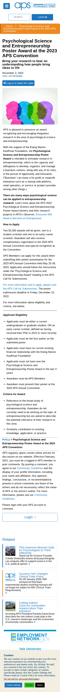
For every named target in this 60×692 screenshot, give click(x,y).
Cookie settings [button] (13, 685)
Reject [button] (40, 685)
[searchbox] (19, 17)
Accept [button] (29, 685)
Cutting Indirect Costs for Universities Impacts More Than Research (32, 607)
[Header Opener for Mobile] (6, 6)
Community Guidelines (30, 468)
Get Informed (16, 76)
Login (41, 17)
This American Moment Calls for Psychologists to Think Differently (36, 550)
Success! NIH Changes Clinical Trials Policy (33, 575)
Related (8, 539)
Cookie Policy (27, 675)
